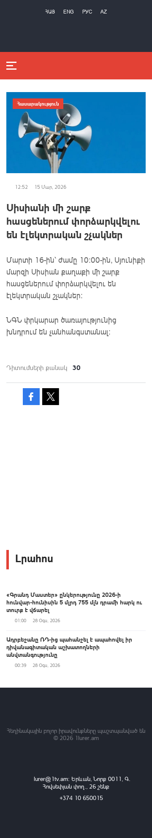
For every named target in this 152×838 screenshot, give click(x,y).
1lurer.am (87, 737)
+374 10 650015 (81, 797)
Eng (68, 11)
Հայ (50, 11)
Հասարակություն (38, 103)
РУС (87, 11)
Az (103, 11)
